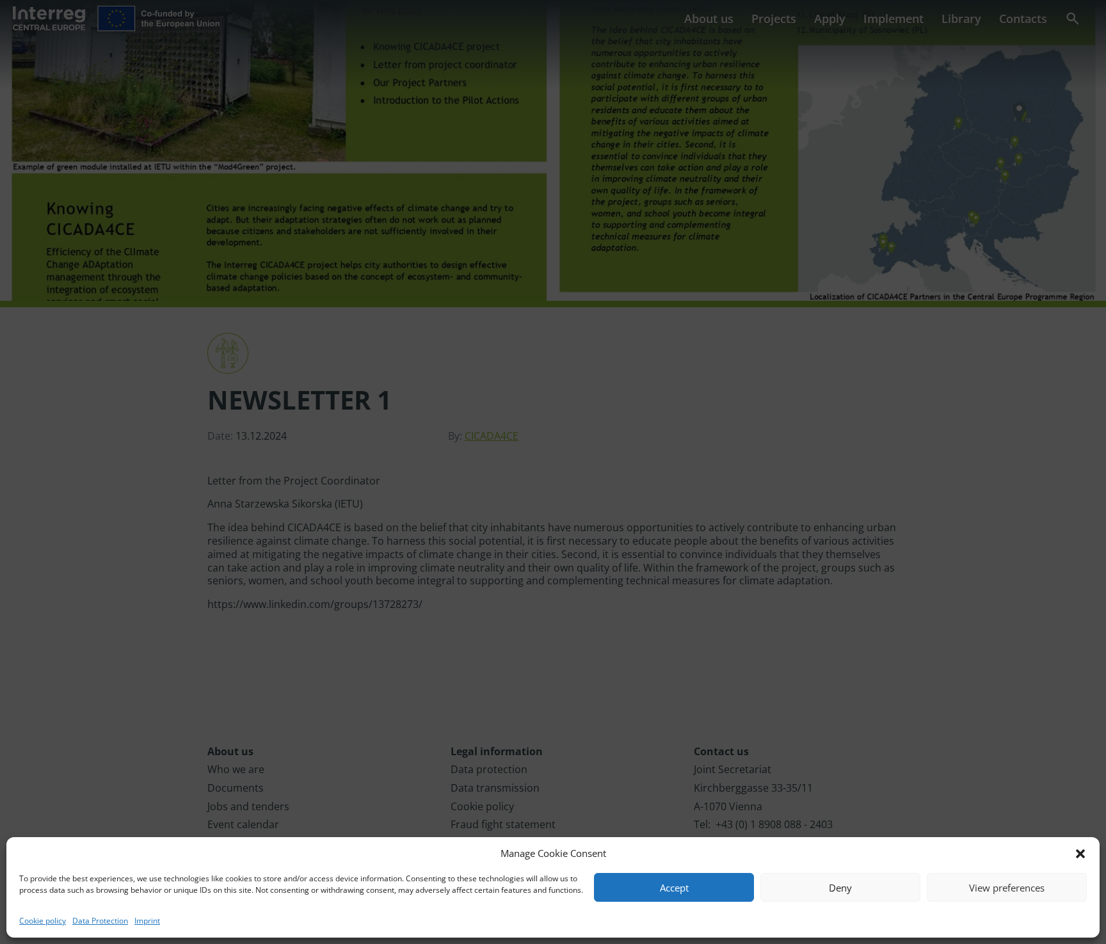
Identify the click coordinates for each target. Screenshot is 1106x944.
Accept (674, 887)
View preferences (1007, 887)
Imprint (147, 920)
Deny (840, 887)
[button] (1080, 853)
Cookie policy (42, 920)
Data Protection (100, 920)
